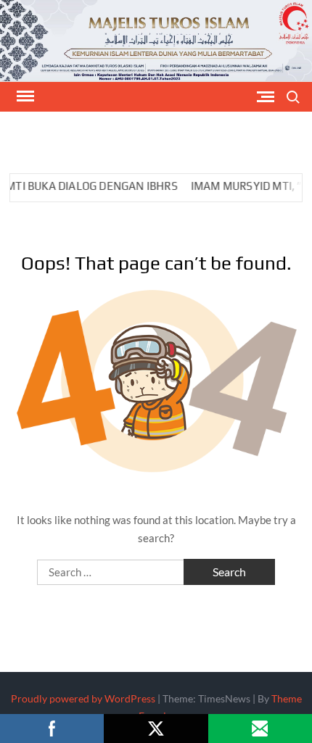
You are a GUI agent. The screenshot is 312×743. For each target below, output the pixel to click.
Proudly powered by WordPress (83, 698)
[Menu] (23, 96)
